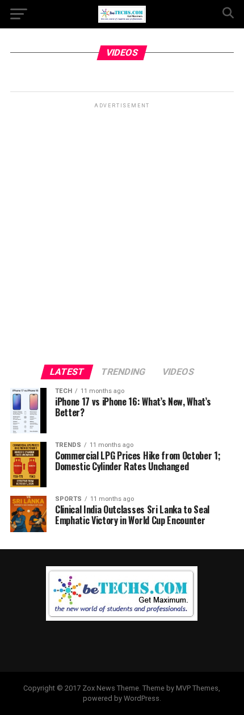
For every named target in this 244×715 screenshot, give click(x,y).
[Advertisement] (122, 233)
